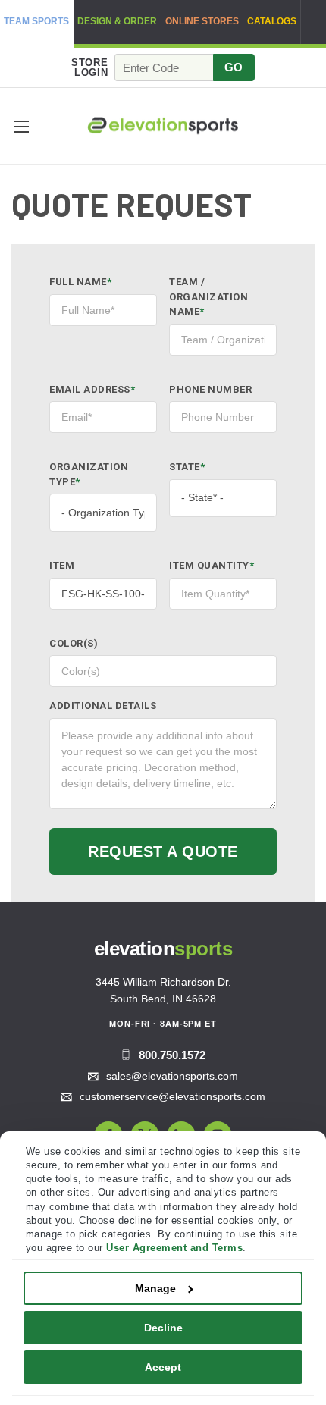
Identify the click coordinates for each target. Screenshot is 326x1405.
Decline (163, 1328)
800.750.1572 (172, 1055)
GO (233, 67)
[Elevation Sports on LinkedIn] (181, 1135)
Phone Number (210, 389)
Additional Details (102, 705)
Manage (155, 1288)
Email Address (92, 389)
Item (61, 565)
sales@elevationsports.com (172, 1076)
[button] (21, 126)
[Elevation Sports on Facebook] (108, 1135)
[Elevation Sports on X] (144, 1135)
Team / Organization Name (208, 296)
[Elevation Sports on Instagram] (217, 1135)
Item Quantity (211, 565)
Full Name (80, 281)
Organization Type (88, 474)
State (187, 466)
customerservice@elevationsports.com (172, 1096)
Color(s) (73, 643)
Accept (163, 1367)
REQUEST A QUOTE (163, 851)
